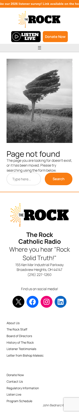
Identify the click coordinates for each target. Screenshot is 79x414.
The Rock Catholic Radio (39, 238)
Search (59, 178)
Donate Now (55, 36)
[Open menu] (39, 47)
